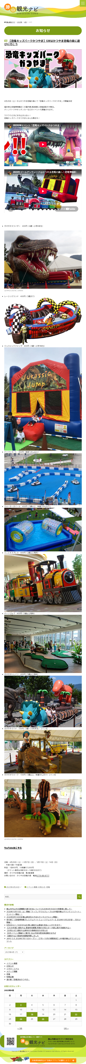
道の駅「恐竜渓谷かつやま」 (18, 979)
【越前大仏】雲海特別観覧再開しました (22, 936)
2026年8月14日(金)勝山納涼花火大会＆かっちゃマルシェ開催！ (32, 917)
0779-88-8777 (43, 875)
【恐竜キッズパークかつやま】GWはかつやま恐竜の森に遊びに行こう (42, 42)
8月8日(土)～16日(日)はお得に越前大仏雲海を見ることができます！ (34, 925)
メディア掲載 (11, 971)
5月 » (66, 1028)
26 (43, 1019)
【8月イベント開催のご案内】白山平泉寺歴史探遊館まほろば (31, 933)
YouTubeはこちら (13, 847)
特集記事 (10, 977)
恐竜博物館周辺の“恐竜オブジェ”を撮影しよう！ (51, 1060)
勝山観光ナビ (24, 1051)
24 (21, 1019)
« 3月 (19, 1028)
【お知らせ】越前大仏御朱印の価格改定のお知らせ (27, 930)
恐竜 (48, 887)
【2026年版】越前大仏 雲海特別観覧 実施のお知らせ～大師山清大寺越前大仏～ (38, 927)
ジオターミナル (12, 969)
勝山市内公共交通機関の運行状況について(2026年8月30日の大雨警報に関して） (39, 909)
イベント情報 (32, 887)
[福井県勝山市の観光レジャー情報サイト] (21, 9)
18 (32, 1014)
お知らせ (41, 887)
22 (76, 1014)
